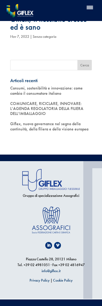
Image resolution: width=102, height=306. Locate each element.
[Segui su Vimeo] (57, 245)
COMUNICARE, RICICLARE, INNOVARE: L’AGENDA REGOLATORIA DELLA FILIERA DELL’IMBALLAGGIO (46, 108)
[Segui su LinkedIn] (48, 245)
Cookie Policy (63, 280)
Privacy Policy (40, 280)
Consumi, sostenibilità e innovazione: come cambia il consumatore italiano (46, 91)
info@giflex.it (51, 270)
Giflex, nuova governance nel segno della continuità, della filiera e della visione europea (49, 126)
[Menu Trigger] (90, 7)
